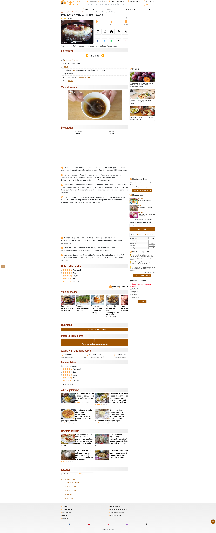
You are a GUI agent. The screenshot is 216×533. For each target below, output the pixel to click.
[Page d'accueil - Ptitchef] (62, 12)
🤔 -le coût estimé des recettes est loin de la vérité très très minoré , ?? (142, 267)
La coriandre (136, 297)
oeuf (66, 67)
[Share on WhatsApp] (111, 40)
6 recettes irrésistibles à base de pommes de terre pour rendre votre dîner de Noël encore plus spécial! (118, 398)
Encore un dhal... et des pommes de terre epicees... (97, 309)
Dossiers (109, 9)
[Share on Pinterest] (125, 40)
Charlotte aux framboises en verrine (146, 215)
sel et (68, 81)
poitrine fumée (84, 77)
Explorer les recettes (69, 479)
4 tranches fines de (76, 77)
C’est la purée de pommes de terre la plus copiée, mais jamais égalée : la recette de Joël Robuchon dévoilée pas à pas (110, 415)
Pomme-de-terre (87, 474)
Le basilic (135, 289)
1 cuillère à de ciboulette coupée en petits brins (84, 70)
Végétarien (104, 1)
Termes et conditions (117, 512)
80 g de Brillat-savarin (71, 63)
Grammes (133, 240)
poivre (70, 81)
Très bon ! (76, 270)
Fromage (69, 494)
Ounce (133, 243)
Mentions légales (115, 515)
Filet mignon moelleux (145, 207)
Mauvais (75, 282)
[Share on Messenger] (104, 40)
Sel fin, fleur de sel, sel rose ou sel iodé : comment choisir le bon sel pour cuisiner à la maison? (84, 455)
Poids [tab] (133, 235)
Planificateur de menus (141, 190)
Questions (131, 9)
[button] (63, 32)
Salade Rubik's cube (144, 200)
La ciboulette (136, 294)
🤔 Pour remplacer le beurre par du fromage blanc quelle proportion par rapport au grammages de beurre (141, 256)
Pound (133, 245)
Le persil (135, 292)
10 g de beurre (68, 74)
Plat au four (70, 498)
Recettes (89, 9)
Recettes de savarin (71, 474)
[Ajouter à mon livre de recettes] (98, 32)
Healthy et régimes (73, 482)
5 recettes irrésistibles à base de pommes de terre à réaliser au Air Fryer (84, 397)
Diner (74, 486)
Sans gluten (93, 1)
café (73, 70)
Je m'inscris (142, 229)
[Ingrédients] (3, 266)
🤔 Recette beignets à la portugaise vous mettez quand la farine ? (141, 262)
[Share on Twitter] (118, 40)
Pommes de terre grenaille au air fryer (67, 308)
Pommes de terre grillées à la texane (127, 308)
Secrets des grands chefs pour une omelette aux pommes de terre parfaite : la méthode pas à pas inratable (77, 415)
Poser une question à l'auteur (95, 329)
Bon (74, 273)
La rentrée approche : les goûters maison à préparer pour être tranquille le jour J (118, 454)
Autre (151, 9)
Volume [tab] (139, 235)
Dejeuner (75, 490)
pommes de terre (71, 60)
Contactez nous (115, 506)
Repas (68, 486)
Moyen (75, 276)
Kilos (132, 248)
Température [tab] (149, 235)
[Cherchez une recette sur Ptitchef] (143, 4)
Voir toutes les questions (147, 272)
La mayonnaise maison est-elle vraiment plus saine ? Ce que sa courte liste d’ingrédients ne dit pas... (111, 440)
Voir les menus (138, 219)
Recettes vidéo (67, 509)
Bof (73, 279)
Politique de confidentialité (118, 509)
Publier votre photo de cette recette (95, 344)
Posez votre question (143, 275)
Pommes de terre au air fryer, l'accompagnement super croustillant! (112, 311)
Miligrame (134, 238)
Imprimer (149, 219)
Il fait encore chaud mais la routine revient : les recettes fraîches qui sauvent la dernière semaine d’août (77, 440)
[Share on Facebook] (97, 40)
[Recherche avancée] (146, 4)
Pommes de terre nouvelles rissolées (82, 308)
